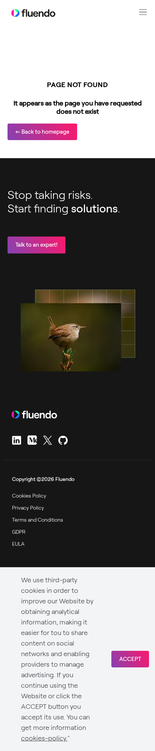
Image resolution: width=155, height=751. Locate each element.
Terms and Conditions (37, 520)
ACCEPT (130, 659)
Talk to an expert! (36, 245)
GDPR (19, 532)
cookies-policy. (44, 738)
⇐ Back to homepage (42, 132)
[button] (142, 12)
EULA (18, 544)
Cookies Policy (29, 496)
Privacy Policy (28, 508)
